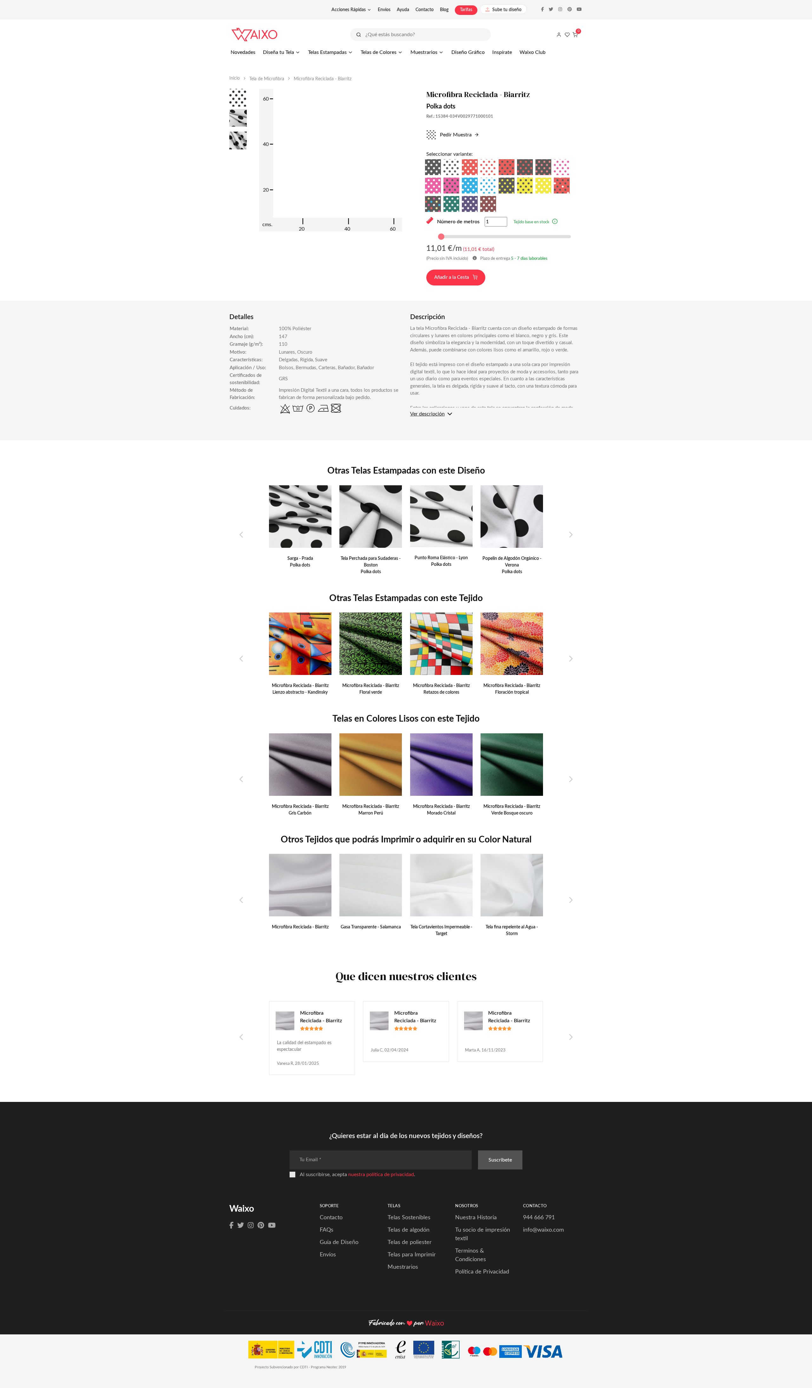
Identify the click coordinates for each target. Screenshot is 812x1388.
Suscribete (500, 1159)
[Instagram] (251, 1225)
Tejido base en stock (531, 222)
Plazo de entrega (513, 259)
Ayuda (403, 10)
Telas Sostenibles (409, 1218)
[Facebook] (231, 1225)
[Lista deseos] (567, 34)
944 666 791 (539, 1218)
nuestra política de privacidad (381, 1174)
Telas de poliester (410, 1242)
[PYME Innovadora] (366, 1351)
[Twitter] (240, 1225)
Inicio (234, 78)
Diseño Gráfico (468, 52)
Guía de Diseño (339, 1242)
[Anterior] (242, 535)
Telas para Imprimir (412, 1255)
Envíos (384, 10)
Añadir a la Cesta (452, 277)
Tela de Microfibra (266, 79)
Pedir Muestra (455, 134)
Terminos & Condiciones (470, 1255)
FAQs (326, 1230)
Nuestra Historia (476, 1218)
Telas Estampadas (327, 52)
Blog (444, 10)
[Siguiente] (570, 535)
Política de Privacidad (482, 1272)
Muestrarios (423, 52)
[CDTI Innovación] (293, 1351)
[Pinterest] (261, 1225)
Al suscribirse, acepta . (357, 1174)
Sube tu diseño (506, 10)
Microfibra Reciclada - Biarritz (321, 1017)
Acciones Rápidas (348, 10)
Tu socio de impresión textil (482, 1234)
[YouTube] (272, 1225)
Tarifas (466, 10)
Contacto (425, 10)
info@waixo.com (543, 1230)
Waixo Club (533, 52)
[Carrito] (575, 34)
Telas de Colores (378, 52)
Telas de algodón (408, 1230)
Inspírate (502, 52)
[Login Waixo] (559, 34)
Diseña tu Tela (278, 52)
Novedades (243, 52)
